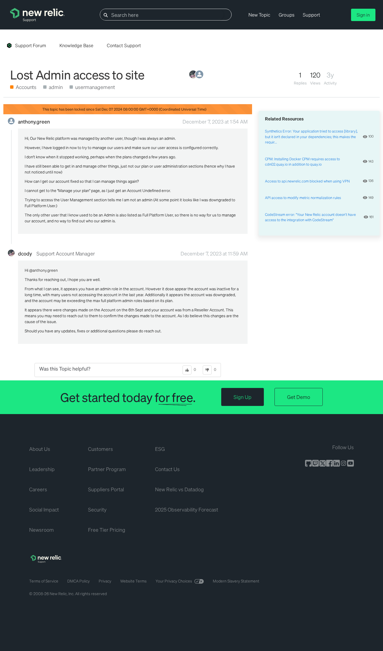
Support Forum (30, 45)
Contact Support (124, 45)
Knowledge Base (76, 45)
